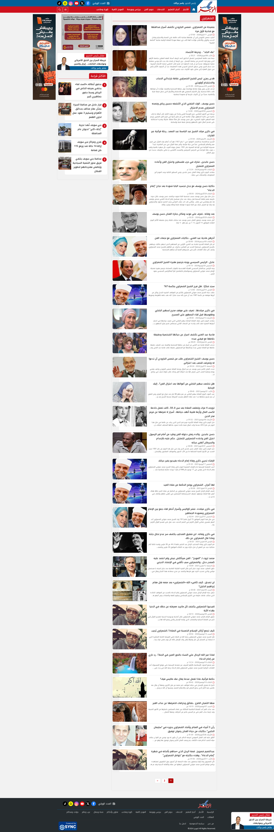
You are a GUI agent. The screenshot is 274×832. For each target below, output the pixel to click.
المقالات (210, 817)
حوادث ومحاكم (72, 812)
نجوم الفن (149, 9)
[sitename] (204, 803)
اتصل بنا (182, 824)
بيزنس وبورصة (134, 9)
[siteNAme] (207, 6)
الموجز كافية (118, 9)
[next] (158, 780)
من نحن (211, 824)
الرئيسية (210, 812)
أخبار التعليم (174, 9)
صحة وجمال (98, 812)
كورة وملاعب (102, 9)
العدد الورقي (98, 3)
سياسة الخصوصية (196, 824)
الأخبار (186, 9)
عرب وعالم (86, 812)
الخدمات (161, 9)
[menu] (65, 9)
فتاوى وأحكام (112, 812)
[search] (59, 9)
